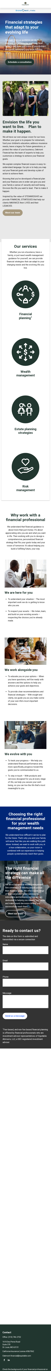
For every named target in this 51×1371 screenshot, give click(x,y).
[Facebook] (4, 1360)
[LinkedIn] (8, 1360)
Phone (5, 977)
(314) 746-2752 (14, 1337)
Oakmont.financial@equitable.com (16, 1356)
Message (7, 993)
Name (5, 944)
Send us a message (15, 1016)
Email (5, 960)
